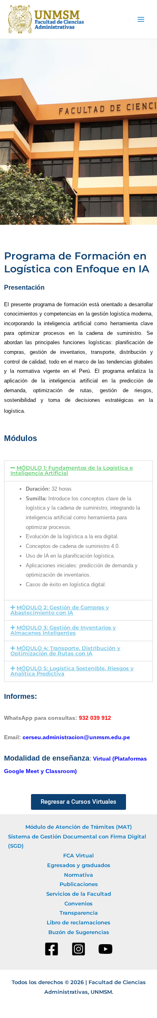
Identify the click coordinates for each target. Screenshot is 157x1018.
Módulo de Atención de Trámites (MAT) (78, 827)
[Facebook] (51, 949)
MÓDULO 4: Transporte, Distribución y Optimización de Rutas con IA (65, 650)
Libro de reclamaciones (78, 923)
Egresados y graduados (78, 865)
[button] (78, 471)
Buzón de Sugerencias (78, 932)
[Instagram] (78, 949)
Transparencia (79, 913)
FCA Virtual (78, 856)
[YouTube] (105, 949)
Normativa (78, 875)
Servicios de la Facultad (78, 894)
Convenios (78, 904)
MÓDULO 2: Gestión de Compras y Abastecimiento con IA (59, 610)
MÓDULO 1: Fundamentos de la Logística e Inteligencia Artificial (71, 470)
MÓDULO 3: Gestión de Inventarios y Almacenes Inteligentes (63, 630)
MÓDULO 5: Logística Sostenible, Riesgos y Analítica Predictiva (72, 671)
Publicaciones (79, 884)
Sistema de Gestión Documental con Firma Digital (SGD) (77, 841)
